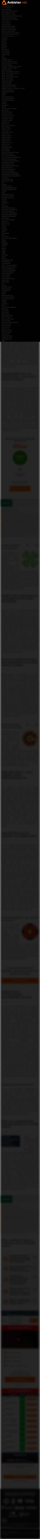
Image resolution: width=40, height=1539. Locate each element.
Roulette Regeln (7, 65)
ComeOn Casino (7, 120)
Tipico (4, 226)
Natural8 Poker (6, 339)
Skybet (4, 241)
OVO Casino (6, 145)
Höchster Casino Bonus (9, 29)
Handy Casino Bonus (8, 28)
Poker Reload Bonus (8, 278)
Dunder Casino (6, 137)
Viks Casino (5, 134)
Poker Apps (5, 280)
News (3, 341)
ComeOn (4, 230)
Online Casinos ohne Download (12, 16)
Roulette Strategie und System (11, 66)
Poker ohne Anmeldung (9, 265)
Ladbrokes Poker (7, 337)
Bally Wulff (5, 50)
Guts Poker (5, 334)
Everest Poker (6, 332)
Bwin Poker (5, 314)
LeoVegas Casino (7, 132)
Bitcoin (4, 107)
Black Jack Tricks (7, 78)
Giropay (4, 102)
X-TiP (3, 246)
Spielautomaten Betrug (9, 85)
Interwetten (5, 236)
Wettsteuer (5, 177)
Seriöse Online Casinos (9, 18)
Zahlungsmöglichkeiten (9, 188)
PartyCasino (6, 130)
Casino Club (5, 122)
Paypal (4, 93)
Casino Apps (6, 53)
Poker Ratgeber (7, 273)
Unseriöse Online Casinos (10, 19)
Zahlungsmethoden (8, 90)
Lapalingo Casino (7, 117)
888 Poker (5, 309)
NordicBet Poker (7, 336)
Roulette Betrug (7, 70)
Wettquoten (5, 218)
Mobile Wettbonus (7, 167)
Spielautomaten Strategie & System (13, 88)
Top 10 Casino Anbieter (9, 108)
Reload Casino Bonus (9, 26)
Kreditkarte (5, 105)
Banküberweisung (7, 97)
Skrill (3, 95)
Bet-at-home (6, 223)
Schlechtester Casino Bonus (11, 33)
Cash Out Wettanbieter (9, 159)
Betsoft (4, 48)
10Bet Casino (6, 140)
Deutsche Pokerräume (9, 270)
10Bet (3, 253)
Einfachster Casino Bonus (10, 34)
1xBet (3, 231)
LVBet (4, 252)
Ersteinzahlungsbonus (9, 169)
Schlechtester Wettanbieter (10, 161)
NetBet (4, 248)
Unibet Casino (6, 129)
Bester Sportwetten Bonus (10, 166)
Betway (4, 258)
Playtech (4, 46)
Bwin (3, 235)
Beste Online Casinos (9, 14)
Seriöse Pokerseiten (8, 268)
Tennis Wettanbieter (8, 211)
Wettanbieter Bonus (8, 162)
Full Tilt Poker (6, 317)
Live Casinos (6, 21)
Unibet (4, 250)
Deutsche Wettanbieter (9, 156)
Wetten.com (5, 225)
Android (4, 58)
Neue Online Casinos (8, 12)
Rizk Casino (5, 124)
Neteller (4, 103)
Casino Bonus (6, 23)
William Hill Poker (7, 316)
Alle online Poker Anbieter (10, 322)
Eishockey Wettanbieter (9, 213)
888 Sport (5, 221)
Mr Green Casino (7, 112)
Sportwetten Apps (7, 179)
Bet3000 (4, 245)
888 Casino (5, 110)
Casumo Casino (7, 113)
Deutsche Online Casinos (10, 11)
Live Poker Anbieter (8, 272)
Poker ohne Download (9, 267)
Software (4, 38)
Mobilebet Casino (7, 142)
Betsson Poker (6, 324)
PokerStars (5, 310)
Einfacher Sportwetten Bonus (11, 176)
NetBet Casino (6, 135)
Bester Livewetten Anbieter (10, 152)
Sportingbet (5, 233)
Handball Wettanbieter (9, 216)
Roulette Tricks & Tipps (9, 68)
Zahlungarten (6, 290)
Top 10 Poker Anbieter (9, 307)
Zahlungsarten (6, 289)
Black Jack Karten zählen (10, 76)
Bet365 (4, 228)
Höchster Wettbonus (8, 171)
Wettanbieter (6, 147)
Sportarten (5, 206)
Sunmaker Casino (7, 119)
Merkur (4, 41)
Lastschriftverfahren (8, 98)
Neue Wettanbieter (8, 154)
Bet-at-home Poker (8, 319)
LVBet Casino (6, 139)
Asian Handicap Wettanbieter (11, 157)
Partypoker (5, 312)
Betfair (4, 240)
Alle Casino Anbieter (8, 125)
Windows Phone (7, 60)
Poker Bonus (6, 275)
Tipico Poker (6, 327)
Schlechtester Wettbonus (10, 172)
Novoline (4, 43)
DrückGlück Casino (8, 115)
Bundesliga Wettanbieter (9, 209)
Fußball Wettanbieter (8, 208)
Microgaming (6, 51)
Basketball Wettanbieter (9, 214)
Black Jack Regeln (8, 75)
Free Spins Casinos (8, 36)
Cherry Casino (6, 144)
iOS (3, 56)
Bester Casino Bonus (8, 31)
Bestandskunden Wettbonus (11, 174)
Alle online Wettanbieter (9, 238)
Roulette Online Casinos (9, 61)
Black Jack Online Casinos (10, 71)
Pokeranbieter (6, 260)
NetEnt (4, 44)
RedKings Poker (7, 331)
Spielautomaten (7, 81)
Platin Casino (6, 127)
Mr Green (5, 255)
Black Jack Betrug (8, 80)
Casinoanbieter (6, 6)
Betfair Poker (6, 329)
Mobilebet (5, 243)
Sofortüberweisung (8, 100)
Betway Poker (6, 326)
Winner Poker (6, 321)
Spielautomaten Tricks (9, 87)
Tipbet (4, 257)
